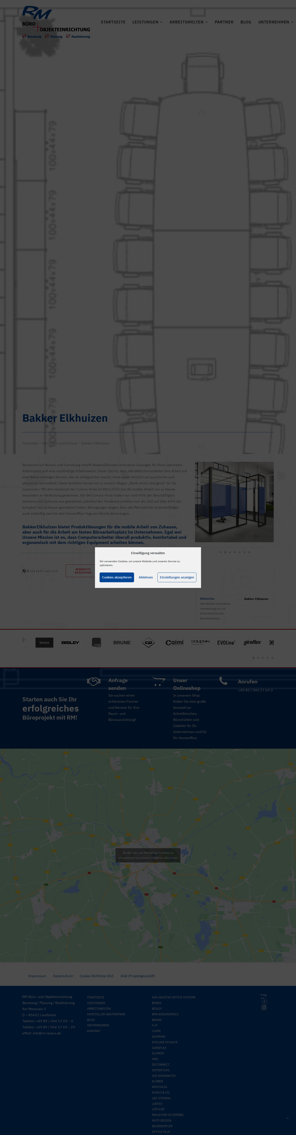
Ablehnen (146, 577)
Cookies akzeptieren (117, 577)
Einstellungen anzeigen (177, 577)
